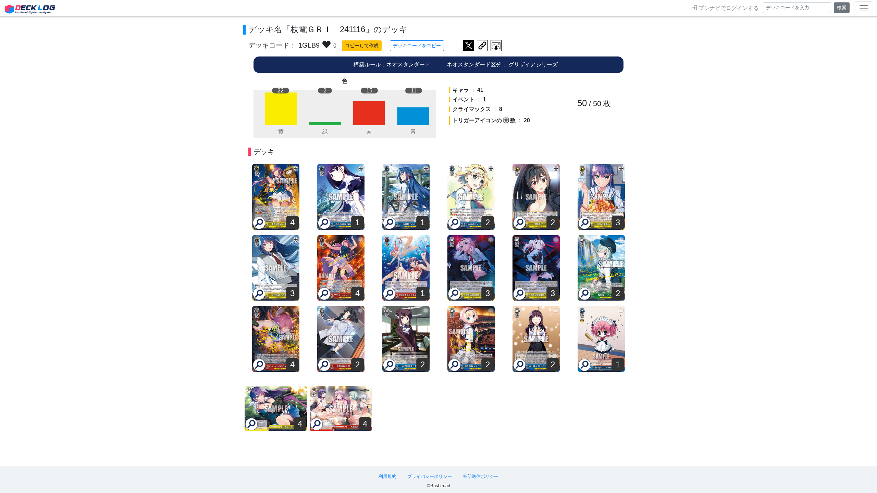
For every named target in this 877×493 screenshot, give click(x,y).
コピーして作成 (362, 45)
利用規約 (387, 476)
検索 (842, 7)
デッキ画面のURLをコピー (482, 45)
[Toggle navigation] (863, 8)
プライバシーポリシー (429, 476)
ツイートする (468, 45)
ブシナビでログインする (728, 8)
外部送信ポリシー (480, 476)
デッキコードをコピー (417, 45)
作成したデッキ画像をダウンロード (496, 45)
